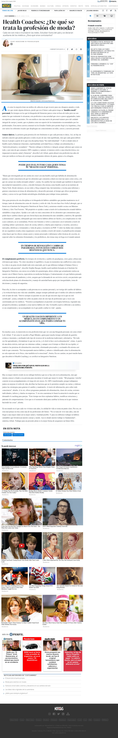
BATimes (105, 720)
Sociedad (25, 6)
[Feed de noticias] (115, 11)
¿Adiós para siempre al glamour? (16, 693)
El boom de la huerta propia (15, 678)
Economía (34, 6)
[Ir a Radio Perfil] (103, 1)
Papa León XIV (59, 10)
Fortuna (38, 720)
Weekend (54, 720)
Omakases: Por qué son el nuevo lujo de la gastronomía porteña (31, 367)
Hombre (46, 720)
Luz (85, 720)
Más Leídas (92, 39)
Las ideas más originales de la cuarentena (19, 689)
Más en (5, 634)
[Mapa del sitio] (68, 714)
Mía (90, 720)
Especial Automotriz (99, 6)
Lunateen (97, 720)
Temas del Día (7, 10)
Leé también (18, 363)
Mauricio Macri (76, 10)
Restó (80, 6)
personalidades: (9, 432)
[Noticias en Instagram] (103, 11)
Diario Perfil (14, 720)
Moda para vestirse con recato (15, 682)
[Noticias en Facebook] (107, 11)
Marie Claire (30, 720)
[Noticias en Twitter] (111, 11)
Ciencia (58, 6)
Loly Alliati (7, 435)
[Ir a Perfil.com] (113, 1)
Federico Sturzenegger (40, 10)
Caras (22, 720)
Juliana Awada (92, 10)
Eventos (73, 6)
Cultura (50, 6)
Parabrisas (62, 720)
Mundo (42, 6)
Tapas (87, 6)
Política (17, 6)
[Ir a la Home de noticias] (59, 708)
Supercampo (71, 720)
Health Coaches (18, 435)
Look (79, 720)
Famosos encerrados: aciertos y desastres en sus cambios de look (27, 686)
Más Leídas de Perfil (96, 85)
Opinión (65, 6)
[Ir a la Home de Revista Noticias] (6, 5)
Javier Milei (22, 10)
